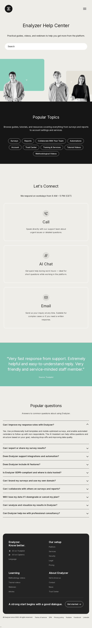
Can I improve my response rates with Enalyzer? (28, 424)
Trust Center (31, 147)
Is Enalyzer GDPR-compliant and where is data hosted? (32, 472)
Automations (75, 141)
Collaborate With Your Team (50, 141)
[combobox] (46, 46)
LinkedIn (86, 617)
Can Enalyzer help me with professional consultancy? (31, 513)
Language (13, 559)
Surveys (14, 141)
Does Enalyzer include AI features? (21, 464)
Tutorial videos (14, 582)
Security (52, 556)
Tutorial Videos (74, 147)
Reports (28, 141)
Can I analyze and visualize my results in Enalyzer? (30, 505)
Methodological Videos (46, 153)
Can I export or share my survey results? (24, 448)
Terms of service (41, 617)
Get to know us (55, 578)
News (51, 587)
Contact (52, 582)
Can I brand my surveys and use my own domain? (29, 480)
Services (52, 551)
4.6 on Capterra (18, 555)
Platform (52, 547)
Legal (51, 560)
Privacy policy (59, 617)
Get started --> (74, 604)
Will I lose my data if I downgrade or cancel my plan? (31, 497)
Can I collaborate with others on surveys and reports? (31, 489)
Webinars (12, 587)
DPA (50, 617)
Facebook (77, 617)
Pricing (51, 565)
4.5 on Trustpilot (18, 551)
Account (15, 147)
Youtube (69, 617)
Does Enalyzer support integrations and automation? (31, 456)
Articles (11, 592)
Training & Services (52, 147)
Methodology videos (17, 578)
